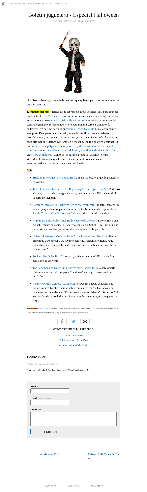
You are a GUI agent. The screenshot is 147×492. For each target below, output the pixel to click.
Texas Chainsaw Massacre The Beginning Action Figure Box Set (70, 189)
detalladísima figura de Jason (70, 120)
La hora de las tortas (73, 335)
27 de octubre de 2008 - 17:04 (67, 21)
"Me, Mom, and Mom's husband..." (73, 345)
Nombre (34, 386)
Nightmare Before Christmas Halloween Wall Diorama (65, 220)
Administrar (96, 486)
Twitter (73, 321)
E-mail (41, 398)
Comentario (36, 409)
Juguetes (90, 21)
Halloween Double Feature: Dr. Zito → (103, 456)
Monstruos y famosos (44, 308)
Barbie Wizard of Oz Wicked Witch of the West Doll (63, 204)
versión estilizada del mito (63, 150)
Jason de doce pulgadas (44, 146)
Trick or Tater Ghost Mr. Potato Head (54, 177)
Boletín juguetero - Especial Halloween (73, 15)
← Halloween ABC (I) (49, 454)
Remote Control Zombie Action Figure (55, 283)
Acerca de (50, 486)
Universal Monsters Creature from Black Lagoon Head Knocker (70, 236)
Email (85, 321)
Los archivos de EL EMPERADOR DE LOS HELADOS (38, 3)
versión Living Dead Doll (81, 128)
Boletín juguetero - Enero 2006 (73, 340)
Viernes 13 (54, 115)
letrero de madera (40, 154)
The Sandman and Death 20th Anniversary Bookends (63, 267)
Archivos (73, 486)
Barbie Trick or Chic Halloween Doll (54, 213)
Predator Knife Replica (46, 256)
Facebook (62, 321)
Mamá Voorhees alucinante (101, 150)
